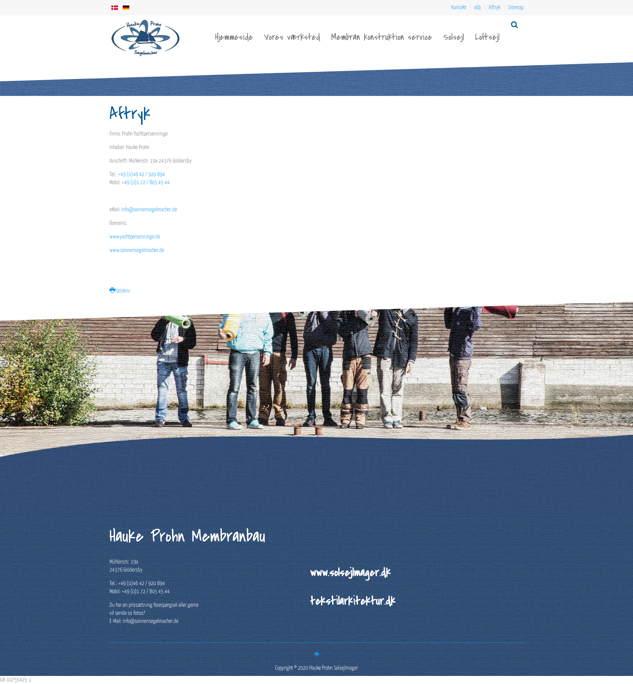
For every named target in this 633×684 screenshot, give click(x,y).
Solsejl (453, 37)
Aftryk (494, 7)
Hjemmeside (234, 37)
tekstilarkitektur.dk (353, 601)
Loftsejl (487, 37)
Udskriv (122, 291)
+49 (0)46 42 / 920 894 (141, 174)
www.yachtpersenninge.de (135, 236)
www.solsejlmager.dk (350, 572)
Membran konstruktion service (381, 37)
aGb (477, 7)
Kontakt (458, 7)
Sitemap (515, 7)
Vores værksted (292, 37)
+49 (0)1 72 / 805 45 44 (146, 182)
